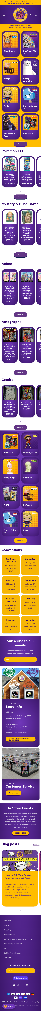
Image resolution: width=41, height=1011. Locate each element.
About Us (7, 920)
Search (6, 925)
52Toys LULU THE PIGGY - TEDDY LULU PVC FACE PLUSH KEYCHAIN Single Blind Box (27, 232)
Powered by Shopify (22, 1002)
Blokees (27, 133)
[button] (4, 14)
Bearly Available (27, 79)
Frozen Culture (30, 106)
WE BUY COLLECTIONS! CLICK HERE (19, 739)
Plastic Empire (11, 1002)
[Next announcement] (37, 26)
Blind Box (8, 51)
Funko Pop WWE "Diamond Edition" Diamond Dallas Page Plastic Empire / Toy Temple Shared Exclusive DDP (9, 350)
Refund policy (35, 1002)
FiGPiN (7, 505)
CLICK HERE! (20, 833)
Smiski (26, 477)
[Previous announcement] (4, 26)
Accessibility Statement (13, 944)
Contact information (32, 1005)
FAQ (5, 948)
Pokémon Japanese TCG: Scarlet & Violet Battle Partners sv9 (9, 177)
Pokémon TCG (30, 51)
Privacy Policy (9, 934)
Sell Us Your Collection (12, 953)
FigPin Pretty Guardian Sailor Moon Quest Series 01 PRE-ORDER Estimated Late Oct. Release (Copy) (9, 292)
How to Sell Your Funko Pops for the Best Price (18, 876)
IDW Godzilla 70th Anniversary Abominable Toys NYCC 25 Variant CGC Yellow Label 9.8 (27, 350)
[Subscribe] (34, 659)
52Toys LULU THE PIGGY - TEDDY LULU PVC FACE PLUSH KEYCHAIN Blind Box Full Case (9, 232)
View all (20, 144)
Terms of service (19, 1005)
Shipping (7, 930)
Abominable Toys (9, 134)
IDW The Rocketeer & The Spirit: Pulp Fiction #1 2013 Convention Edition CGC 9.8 (9, 407)
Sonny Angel (10, 477)
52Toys (7, 78)
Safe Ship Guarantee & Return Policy (18, 939)
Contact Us (13, 793)
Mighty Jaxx (28, 452)
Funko (6, 106)
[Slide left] (16, 191)
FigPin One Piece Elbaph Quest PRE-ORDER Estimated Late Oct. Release (27, 291)
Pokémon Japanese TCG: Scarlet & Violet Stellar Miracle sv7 (26, 177)
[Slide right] (25, 191)
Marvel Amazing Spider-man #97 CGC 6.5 (27, 404)
